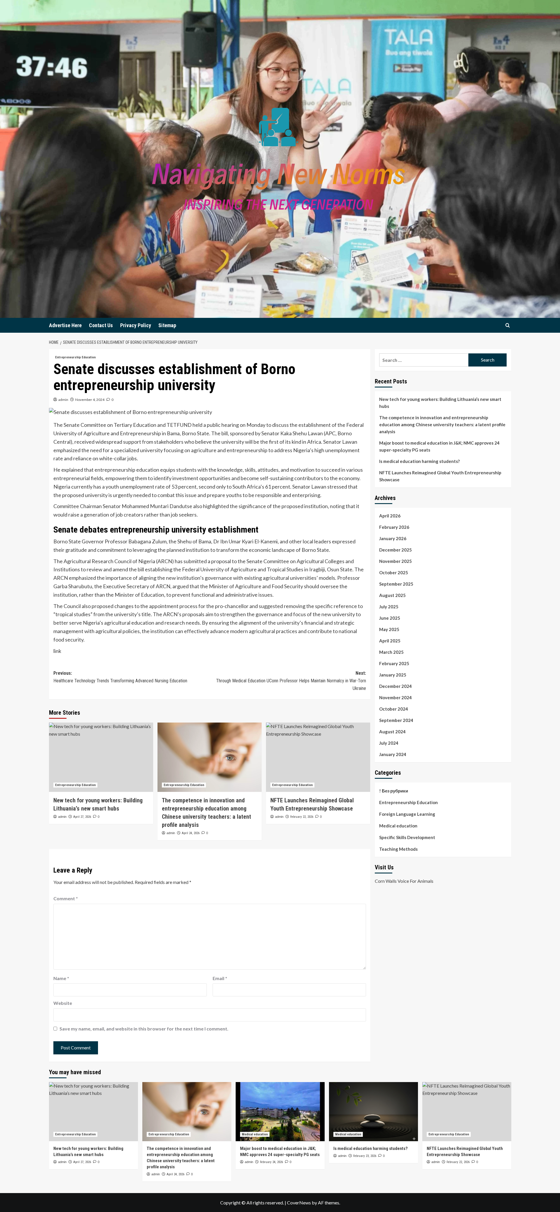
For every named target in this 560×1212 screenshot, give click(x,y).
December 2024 (395, 686)
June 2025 (389, 618)
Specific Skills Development (407, 837)
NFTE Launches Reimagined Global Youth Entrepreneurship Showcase (440, 476)
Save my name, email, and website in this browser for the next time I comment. (144, 1028)
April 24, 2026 (191, 833)
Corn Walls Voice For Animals (404, 881)
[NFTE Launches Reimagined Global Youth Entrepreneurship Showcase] (318, 757)
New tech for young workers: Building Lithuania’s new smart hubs (440, 403)
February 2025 (394, 663)
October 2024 (393, 708)
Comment (65, 898)
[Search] (507, 325)
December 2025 (395, 549)
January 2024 (392, 754)
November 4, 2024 (89, 399)
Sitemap (167, 325)
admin (63, 399)
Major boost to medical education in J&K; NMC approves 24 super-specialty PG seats (439, 446)
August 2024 (392, 731)
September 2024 (396, 720)
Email (220, 978)
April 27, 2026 (82, 817)
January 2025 (392, 674)
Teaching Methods (398, 849)
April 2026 (389, 515)
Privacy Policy (135, 325)
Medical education (398, 825)
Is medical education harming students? (419, 461)
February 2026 (394, 527)
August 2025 (392, 595)
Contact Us (101, 325)
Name (61, 978)
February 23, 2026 (364, 1156)
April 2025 (389, 640)
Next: (291, 680)
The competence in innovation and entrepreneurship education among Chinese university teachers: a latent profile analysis (442, 424)
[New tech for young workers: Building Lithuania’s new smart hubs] (101, 757)
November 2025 (395, 561)
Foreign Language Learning (407, 814)
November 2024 (395, 697)
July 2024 (388, 743)
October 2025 (393, 572)
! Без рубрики (393, 790)
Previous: (120, 676)
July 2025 (388, 606)
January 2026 (392, 538)
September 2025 (396, 583)
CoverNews (299, 1202)
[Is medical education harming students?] (373, 1111)
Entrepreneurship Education (75, 357)
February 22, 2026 (301, 817)
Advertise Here (65, 325)
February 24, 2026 (271, 1162)
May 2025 (389, 629)
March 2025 (391, 652)
